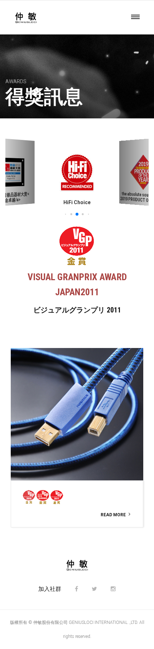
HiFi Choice (77, 202)
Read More (113, 514)
